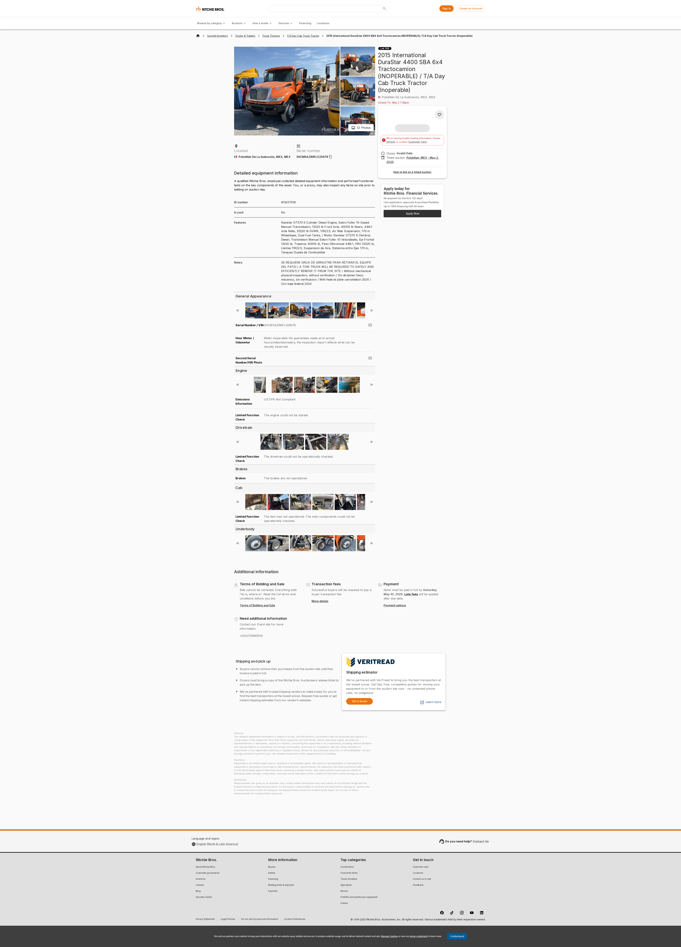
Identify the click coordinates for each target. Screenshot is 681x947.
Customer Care (417, 141)
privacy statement (419, 936)
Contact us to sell (422, 879)
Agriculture (346, 885)
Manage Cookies (389, 936)
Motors (344, 891)
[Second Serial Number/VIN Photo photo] (370, 358)
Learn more (433, 702)
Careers (200, 885)
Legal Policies (228, 919)
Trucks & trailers (348, 879)
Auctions (237, 23)
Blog (198, 891)
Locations (323, 23)
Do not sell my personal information (259, 919)
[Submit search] (384, 8)
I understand (457, 936)
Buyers (271, 867)
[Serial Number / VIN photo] (370, 325)
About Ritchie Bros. (205, 867)
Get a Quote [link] (359, 701)
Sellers (271, 873)
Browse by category (209, 23)
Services (283, 23)
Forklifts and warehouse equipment (359, 897)
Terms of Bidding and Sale (257, 605)
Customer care (420, 867)
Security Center (204, 897)
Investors (201, 879)
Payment (272, 891)
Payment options (395, 605)
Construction (347, 867)
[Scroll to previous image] (238, 310)
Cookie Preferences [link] (294, 919)
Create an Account (470, 8)
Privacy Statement (205, 919)
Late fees (411, 594)
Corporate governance (208, 873)
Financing (305, 23)
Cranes (344, 903)
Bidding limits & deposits (281, 885)
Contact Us (481, 841)
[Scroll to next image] (371, 310)
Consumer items (349, 873)
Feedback (418, 885)
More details (320, 601)
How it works (260, 23)
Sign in (446, 8)
